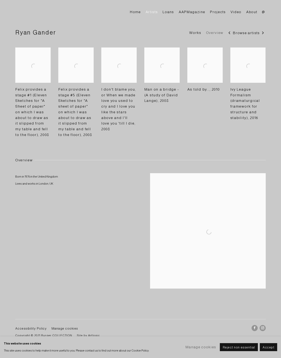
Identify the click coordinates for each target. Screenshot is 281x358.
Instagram (263, 328)
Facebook (255, 328)
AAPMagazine (192, 12)
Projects (218, 12)
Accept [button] (268, 347)
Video (236, 12)
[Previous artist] (229, 33)
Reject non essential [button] (239, 347)
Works (195, 33)
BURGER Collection (49, 12)
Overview (214, 33)
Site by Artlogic (88, 335)
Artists (152, 12)
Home (135, 12)
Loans (168, 12)
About (251, 12)
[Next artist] (263, 33)
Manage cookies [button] (64, 328)
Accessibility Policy (31, 328)
